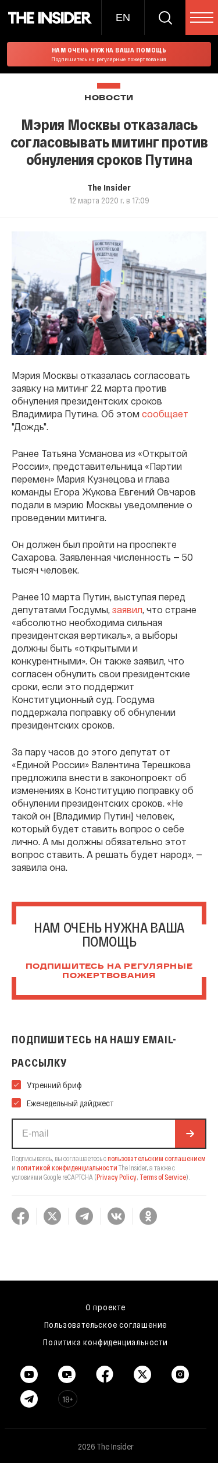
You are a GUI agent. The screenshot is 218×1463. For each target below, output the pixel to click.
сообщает (165, 413)
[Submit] (190, 1134)
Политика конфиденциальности (105, 1342)
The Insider (109, 187)
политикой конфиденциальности (67, 1167)
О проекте (105, 1307)
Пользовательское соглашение (105, 1324)
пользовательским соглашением (157, 1158)
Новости (109, 98)
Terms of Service (163, 1177)
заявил (127, 609)
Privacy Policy (117, 1177)
